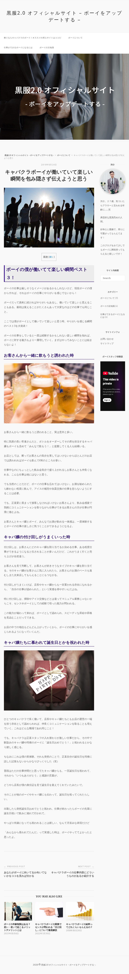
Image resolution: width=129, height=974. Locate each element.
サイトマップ (107, 343)
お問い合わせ (107, 338)
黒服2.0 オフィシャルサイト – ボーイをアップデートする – (64, 16)
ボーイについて (75, 37)
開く (52, 257)
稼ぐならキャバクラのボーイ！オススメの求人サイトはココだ (32, 37)
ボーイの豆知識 (47, 47)
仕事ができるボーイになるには (18, 47)
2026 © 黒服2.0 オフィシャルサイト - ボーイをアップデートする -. (64, 964)
